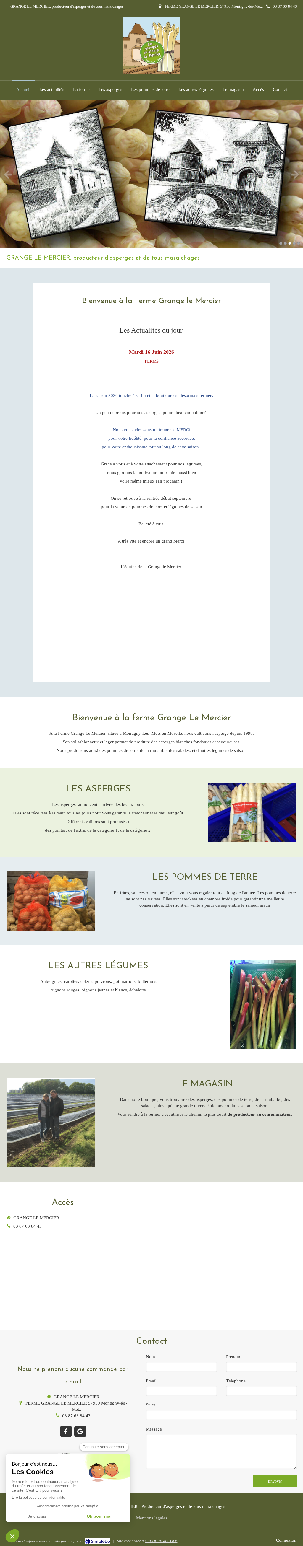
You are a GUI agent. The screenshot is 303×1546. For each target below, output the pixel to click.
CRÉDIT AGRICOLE (161, 1541)
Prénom (233, 1356)
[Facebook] (66, 1431)
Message (154, 1429)
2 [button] (285, 243)
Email (151, 1381)
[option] (151, 174)
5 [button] (298, 243)
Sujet (150, 1404)
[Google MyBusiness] (80, 1431)
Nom (150, 1356)
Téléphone (236, 1381)
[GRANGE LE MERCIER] (151, 72)
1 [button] (280, 243)
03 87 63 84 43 (27, 1226)
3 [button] (289, 243)
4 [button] (294, 243)
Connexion (286, 1540)
